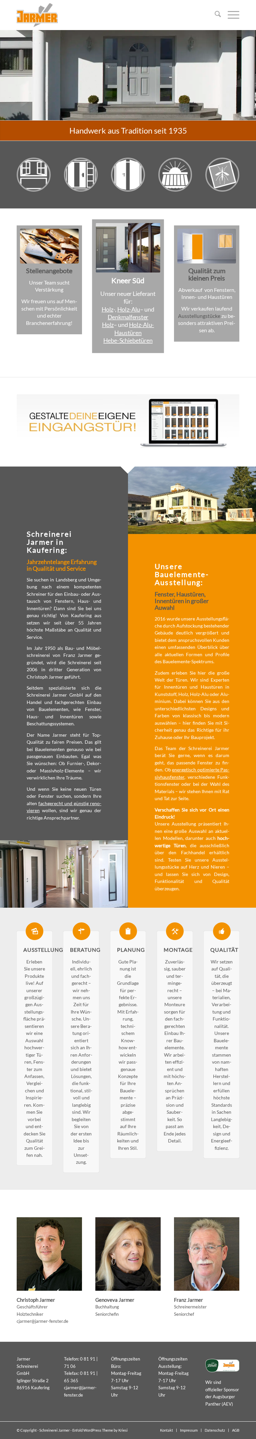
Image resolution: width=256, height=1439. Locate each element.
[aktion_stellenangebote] (49, 246)
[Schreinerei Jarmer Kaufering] (37, 15)
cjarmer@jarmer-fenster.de (42, 1321)
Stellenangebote (49, 270)
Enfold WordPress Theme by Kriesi (100, 1430)
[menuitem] (214, 15)
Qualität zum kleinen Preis (206, 274)
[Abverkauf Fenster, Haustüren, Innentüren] (206, 246)
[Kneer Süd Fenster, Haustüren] (128, 248)
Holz (107, 308)
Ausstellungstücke (199, 316)
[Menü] (230, 15)
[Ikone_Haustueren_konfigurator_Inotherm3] (128, 422)
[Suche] (214, 15)
